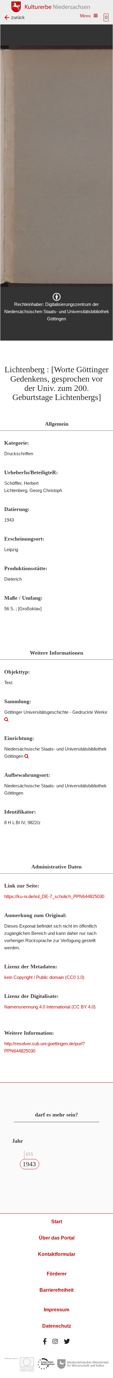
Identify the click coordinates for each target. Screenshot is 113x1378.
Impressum (56, 1309)
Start (56, 1221)
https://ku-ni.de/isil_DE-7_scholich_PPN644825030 (54, 896)
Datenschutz (56, 1326)
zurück (18, 17)
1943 (29, 1164)
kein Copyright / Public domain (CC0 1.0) (44, 977)
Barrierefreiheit (56, 1290)
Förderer (57, 1273)
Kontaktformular (56, 1254)
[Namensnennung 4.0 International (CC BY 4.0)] (57, 297)
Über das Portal (56, 1237)
